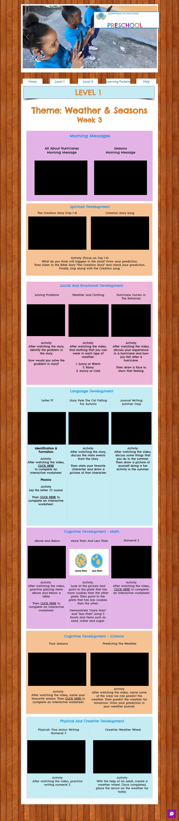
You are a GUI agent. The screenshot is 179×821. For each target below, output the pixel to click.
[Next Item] (152, 37)
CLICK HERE (46, 465)
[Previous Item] (27, 37)
